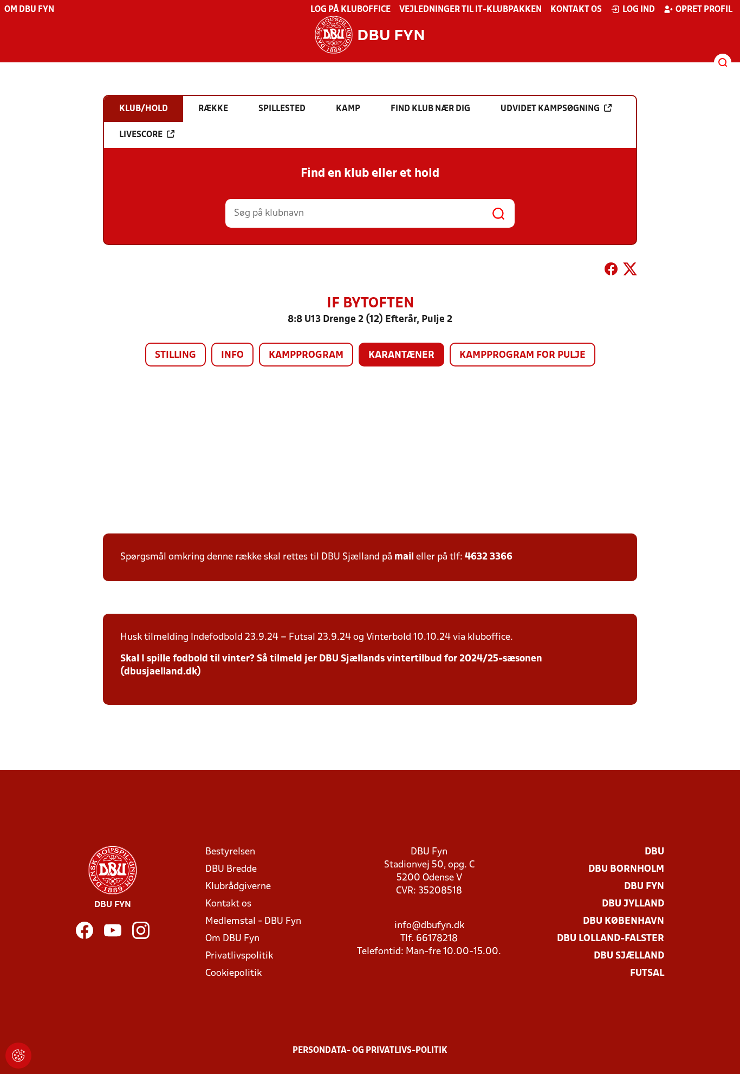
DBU (654, 852)
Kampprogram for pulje (522, 355)
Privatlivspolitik (239, 956)
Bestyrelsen (230, 852)
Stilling (175, 355)
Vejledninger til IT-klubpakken (470, 10)
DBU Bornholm (626, 869)
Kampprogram (306, 355)
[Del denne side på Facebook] (611, 271)
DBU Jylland (633, 904)
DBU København (623, 921)
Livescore (141, 135)
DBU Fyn (644, 886)
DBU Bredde (231, 869)
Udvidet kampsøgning (550, 109)
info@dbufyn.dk (429, 925)
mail (404, 557)
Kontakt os (576, 10)
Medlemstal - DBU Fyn (253, 921)
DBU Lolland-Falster (610, 938)
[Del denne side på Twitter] (630, 271)
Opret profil (704, 10)
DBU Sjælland (629, 956)
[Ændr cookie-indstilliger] (18, 1056)
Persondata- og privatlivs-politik (370, 1050)
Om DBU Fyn (29, 10)
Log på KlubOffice (350, 10)
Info (232, 355)
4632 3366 (488, 557)
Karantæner (401, 355)
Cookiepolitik (233, 973)
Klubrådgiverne (238, 886)
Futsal (647, 973)
